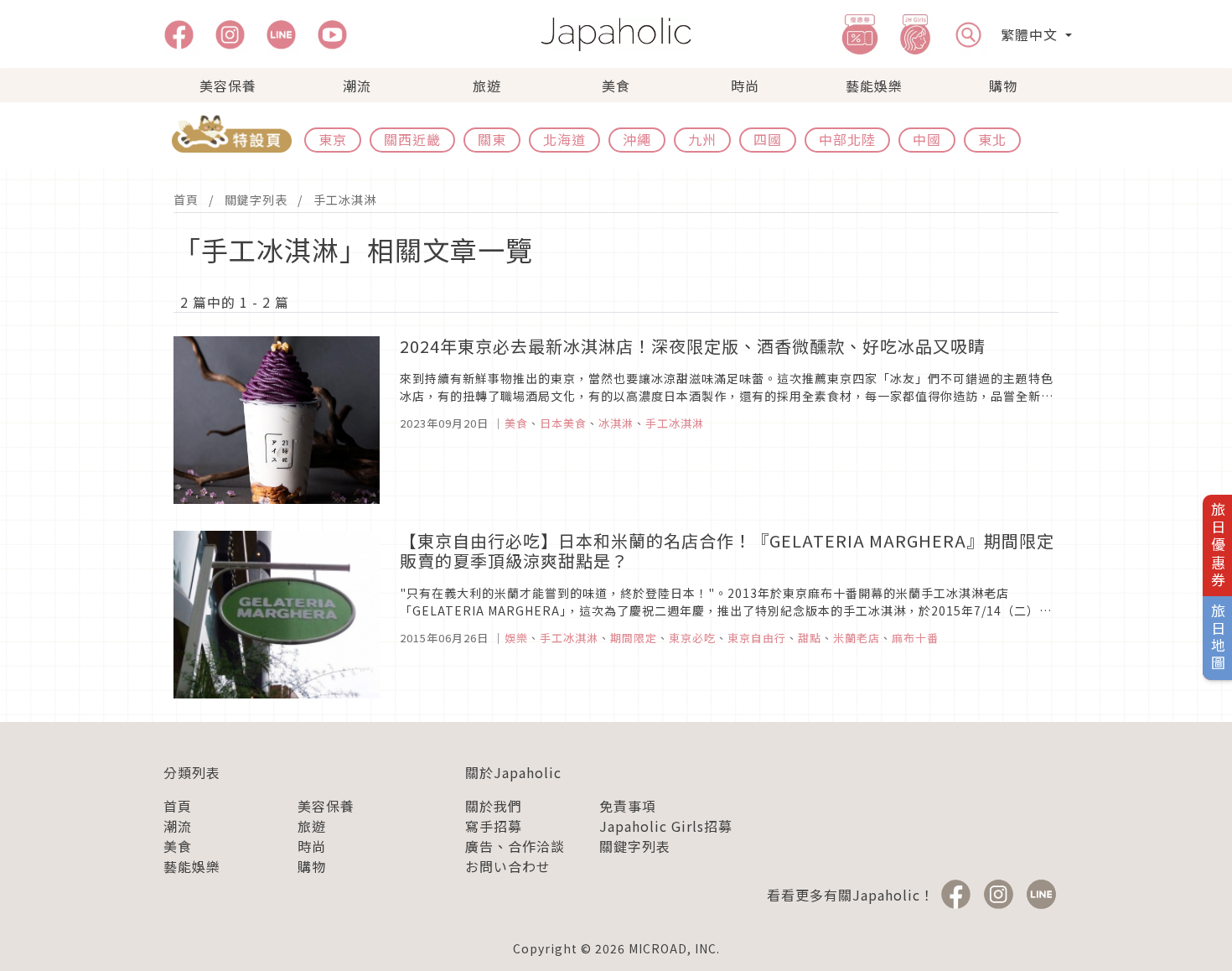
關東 (492, 139)
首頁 (186, 199)
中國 (927, 139)
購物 (1003, 85)
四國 (767, 139)
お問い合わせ (508, 866)
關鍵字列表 (256, 199)
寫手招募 (493, 826)
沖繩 (637, 139)
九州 (702, 139)
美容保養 (227, 85)
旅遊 (487, 85)
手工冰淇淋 (344, 199)
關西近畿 (412, 139)
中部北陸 (847, 139)
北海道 (564, 139)
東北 (992, 139)
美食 (616, 85)
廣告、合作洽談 (515, 846)
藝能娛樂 (874, 85)
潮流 (357, 85)
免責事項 (627, 806)
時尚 (745, 85)
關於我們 (493, 806)
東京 (332, 139)
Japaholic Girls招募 (665, 826)
